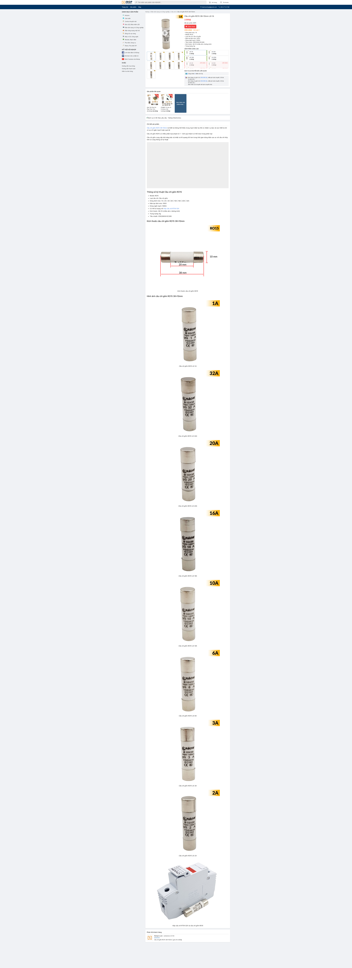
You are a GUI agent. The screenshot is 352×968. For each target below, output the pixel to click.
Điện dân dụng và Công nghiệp (160, 11)
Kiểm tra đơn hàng (127, 71)
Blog (139, 7)
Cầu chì (173, 11)
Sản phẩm (133, 7)
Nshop (147, 11)
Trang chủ (125, 7)
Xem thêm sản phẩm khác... (180, 103)
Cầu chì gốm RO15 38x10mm (157, 128)
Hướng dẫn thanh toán (128, 68)
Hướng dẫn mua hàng (128, 66)
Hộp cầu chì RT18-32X (171, 208)
